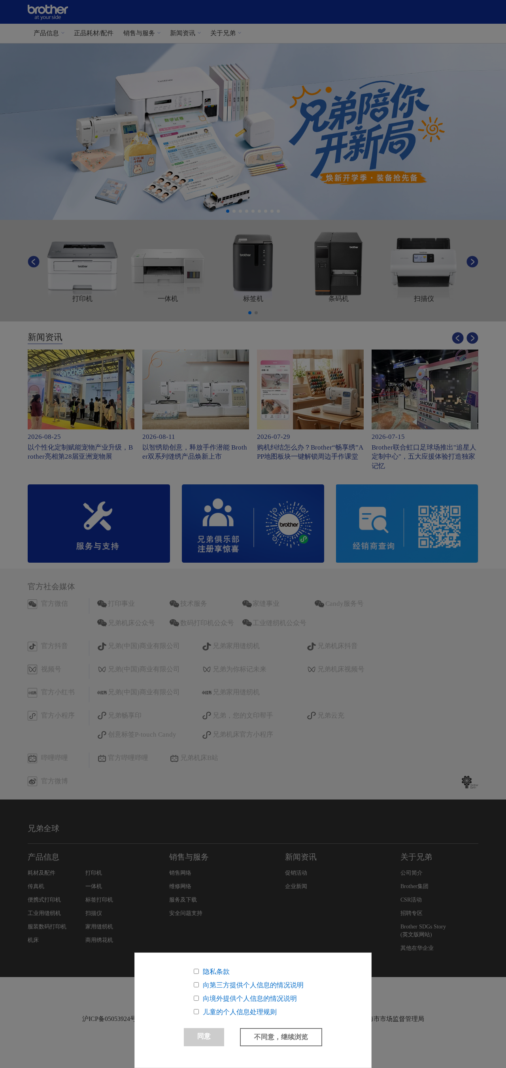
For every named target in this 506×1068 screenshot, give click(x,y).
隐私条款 (216, 971)
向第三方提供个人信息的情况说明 (253, 985)
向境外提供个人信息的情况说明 (250, 998)
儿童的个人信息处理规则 (240, 1012)
